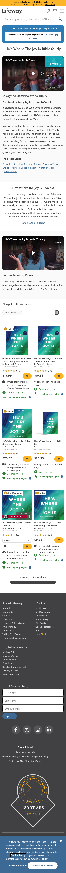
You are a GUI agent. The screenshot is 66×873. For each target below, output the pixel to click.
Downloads (8, 663)
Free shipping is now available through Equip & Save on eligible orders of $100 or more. (33, 3)
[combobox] (33, 19)
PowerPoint (10, 171)
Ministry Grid (8, 652)
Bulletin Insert (28, 167)
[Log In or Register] (49, 11)
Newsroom (7, 619)
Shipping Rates (42, 615)
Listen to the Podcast (33, 222)
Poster (14, 167)
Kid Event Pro (9, 659)
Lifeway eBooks (10, 670)
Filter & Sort (13, 312)
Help (37, 630)
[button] (54, 61)
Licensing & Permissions (13, 622)
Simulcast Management (14, 666)
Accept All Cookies (42, 865)
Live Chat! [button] (41, 634)
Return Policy (41, 619)
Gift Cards (40, 622)
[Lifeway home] (12, 11)
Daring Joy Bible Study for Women (25, 760)
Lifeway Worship (10, 655)
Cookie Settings (18, 865)
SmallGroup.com (10, 674)
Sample (7, 164)
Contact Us (7, 611)
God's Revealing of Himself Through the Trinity (25, 756)
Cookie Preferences (45, 626)
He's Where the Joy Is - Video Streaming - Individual (48, 524)
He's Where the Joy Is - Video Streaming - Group (16, 442)
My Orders (40, 608)
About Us (6, 608)
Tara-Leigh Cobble (25, 751)
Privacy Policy (9, 626)
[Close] (61, 840)
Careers (6, 615)
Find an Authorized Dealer (15, 637)
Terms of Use (8, 630)
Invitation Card (46, 167)
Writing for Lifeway (11, 634)
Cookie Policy (18, 855)
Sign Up (9, 716)
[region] (33, 854)
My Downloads (42, 611)
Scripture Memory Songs (27, 164)
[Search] (59, 19)
